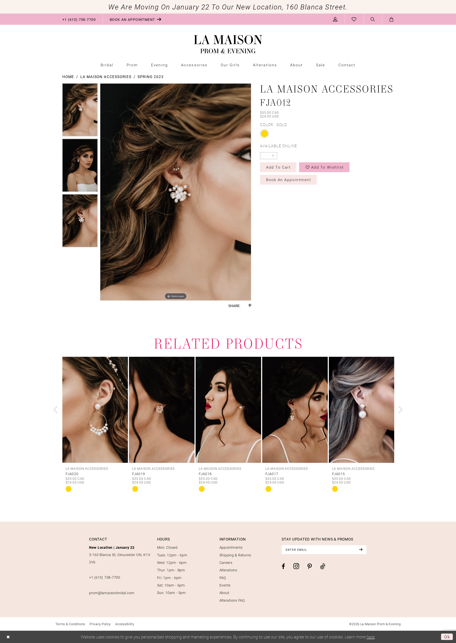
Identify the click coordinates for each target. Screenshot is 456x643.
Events (225, 585)
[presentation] (95, 410)
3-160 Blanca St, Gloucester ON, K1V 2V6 (119, 554)
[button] (335, 19)
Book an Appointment (288, 179)
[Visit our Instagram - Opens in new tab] (296, 566)
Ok (447, 636)
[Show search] (373, 19)
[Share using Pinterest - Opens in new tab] (250, 306)
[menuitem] (79, 19)
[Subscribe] (360, 549)
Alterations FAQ (232, 600)
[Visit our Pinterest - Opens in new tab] (309, 567)
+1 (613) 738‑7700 (104, 577)
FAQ (222, 577)
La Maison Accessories (105, 76)
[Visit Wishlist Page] (354, 19)
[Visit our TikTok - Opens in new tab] (322, 566)
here (371, 636)
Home (68, 76)
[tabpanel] (80, 111)
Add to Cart (278, 167)
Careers (225, 562)
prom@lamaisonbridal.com (111, 592)
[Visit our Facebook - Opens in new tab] (283, 566)
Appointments (231, 547)
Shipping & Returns (235, 555)
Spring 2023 (151, 76)
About (224, 592)
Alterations (228, 570)
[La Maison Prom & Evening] (228, 44)
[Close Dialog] (8, 637)
